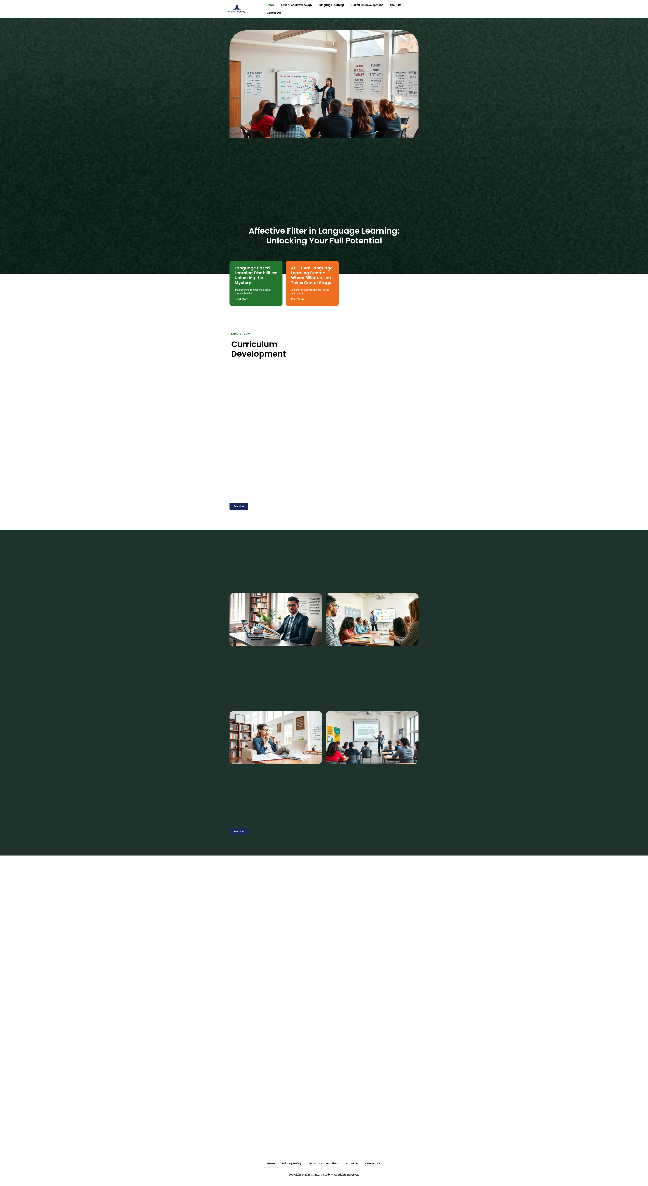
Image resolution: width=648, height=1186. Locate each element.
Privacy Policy (292, 1163)
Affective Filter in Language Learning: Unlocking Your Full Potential (324, 235)
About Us (395, 5)
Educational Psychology (296, 5)
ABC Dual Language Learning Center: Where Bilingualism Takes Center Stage (312, 275)
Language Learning (331, 5)
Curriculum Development (366, 5)
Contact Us (274, 13)
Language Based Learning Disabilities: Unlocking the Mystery (256, 275)
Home (270, 5)
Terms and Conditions (323, 1163)
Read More (241, 299)
